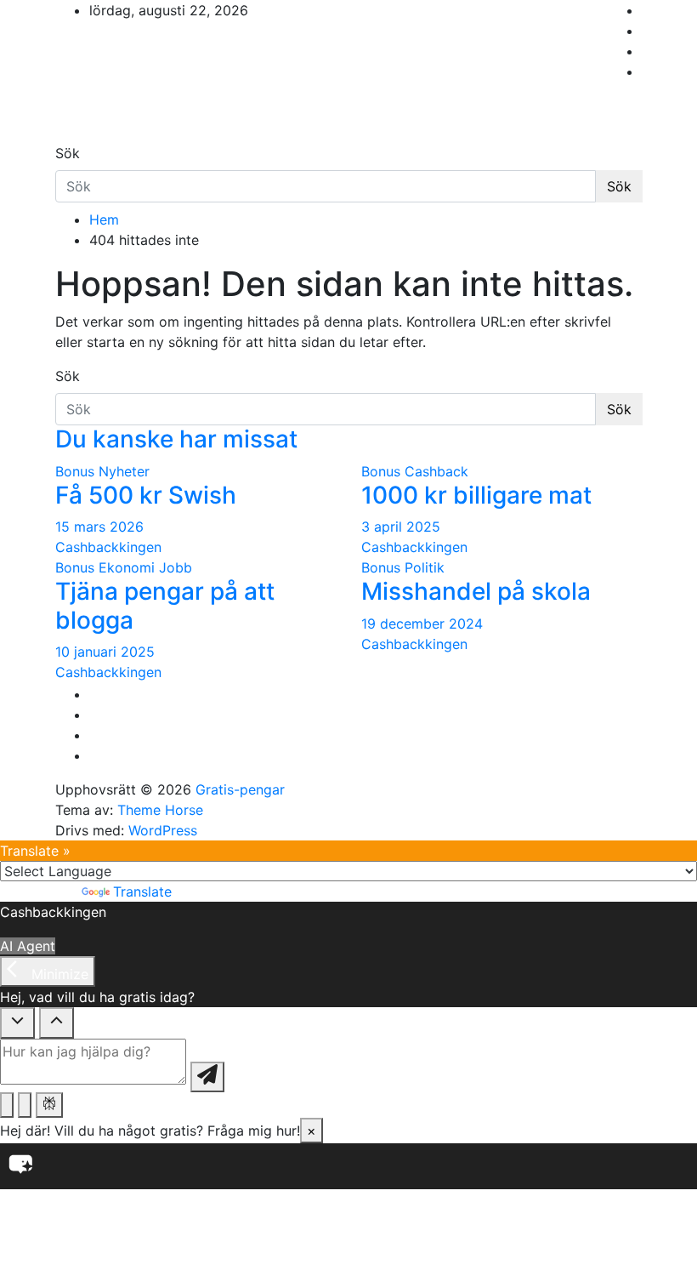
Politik (425, 567)
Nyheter (124, 471)
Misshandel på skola (476, 591)
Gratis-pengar (240, 789)
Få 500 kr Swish (145, 495)
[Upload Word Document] (24, 1105)
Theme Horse (160, 809)
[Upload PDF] (7, 1105)
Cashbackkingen (108, 546)
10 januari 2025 (105, 651)
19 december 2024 (422, 623)
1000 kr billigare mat (476, 495)
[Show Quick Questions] (56, 1023)
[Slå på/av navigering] (66, 138)
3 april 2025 (400, 526)
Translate (142, 891)
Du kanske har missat (176, 438)
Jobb (175, 567)
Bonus (74, 471)
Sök (67, 153)
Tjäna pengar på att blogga (165, 606)
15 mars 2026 (99, 526)
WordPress (162, 830)
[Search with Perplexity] (49, 1105)
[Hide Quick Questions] (17, 1023)
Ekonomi (127, 567)
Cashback (436, 471)
